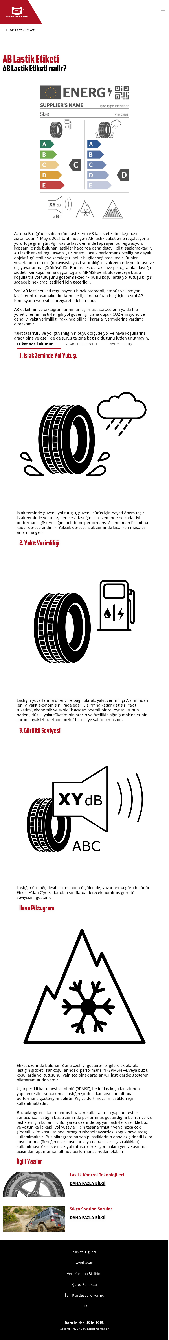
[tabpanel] (84, 752)
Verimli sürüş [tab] (121, 344)
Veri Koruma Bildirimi (84, 1273)
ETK (84, 1306)
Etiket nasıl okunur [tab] (35, 344)
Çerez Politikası (84, 1284)
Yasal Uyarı (84, 1262)
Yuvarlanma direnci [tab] (81, 344)
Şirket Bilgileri (84, 1252)
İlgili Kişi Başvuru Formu (84, 1295)
